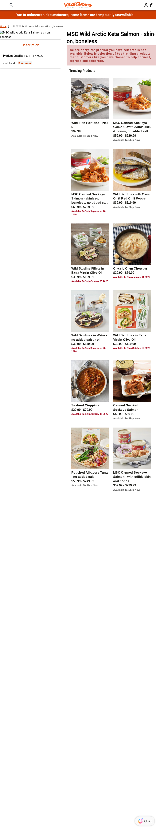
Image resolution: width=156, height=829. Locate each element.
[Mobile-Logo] (78, 5)
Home (3, 26)
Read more (25, 63)
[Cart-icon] (152, 5)
